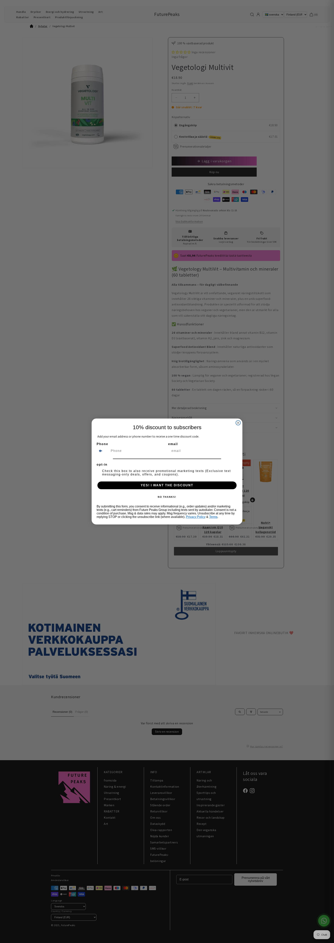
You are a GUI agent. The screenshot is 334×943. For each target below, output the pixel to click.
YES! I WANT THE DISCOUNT (167, 485)
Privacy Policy (195, 516)
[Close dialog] (238, 422)
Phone (102, 444)
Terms (213, 516)
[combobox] (103, 451)
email (173, 444)
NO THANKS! (167, 497)
